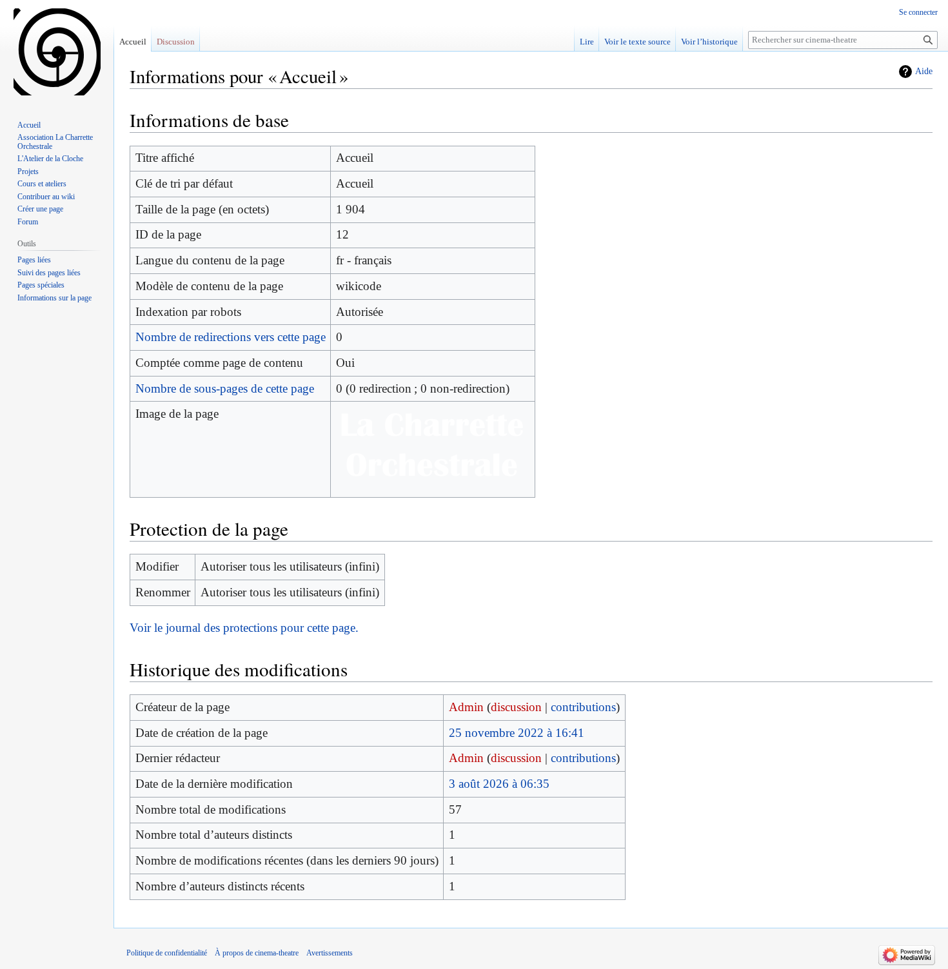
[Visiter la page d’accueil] (56, 51)
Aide (924, 71)
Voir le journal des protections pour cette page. (244, 627)
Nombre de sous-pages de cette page (224, 388)
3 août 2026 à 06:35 (499, 783)
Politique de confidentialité (166, 952)
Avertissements (329, 952)
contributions (583, 707)
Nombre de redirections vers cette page (230, 337)
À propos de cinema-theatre (257, 952)
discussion (516, 707)
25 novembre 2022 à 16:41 (516, 732)
